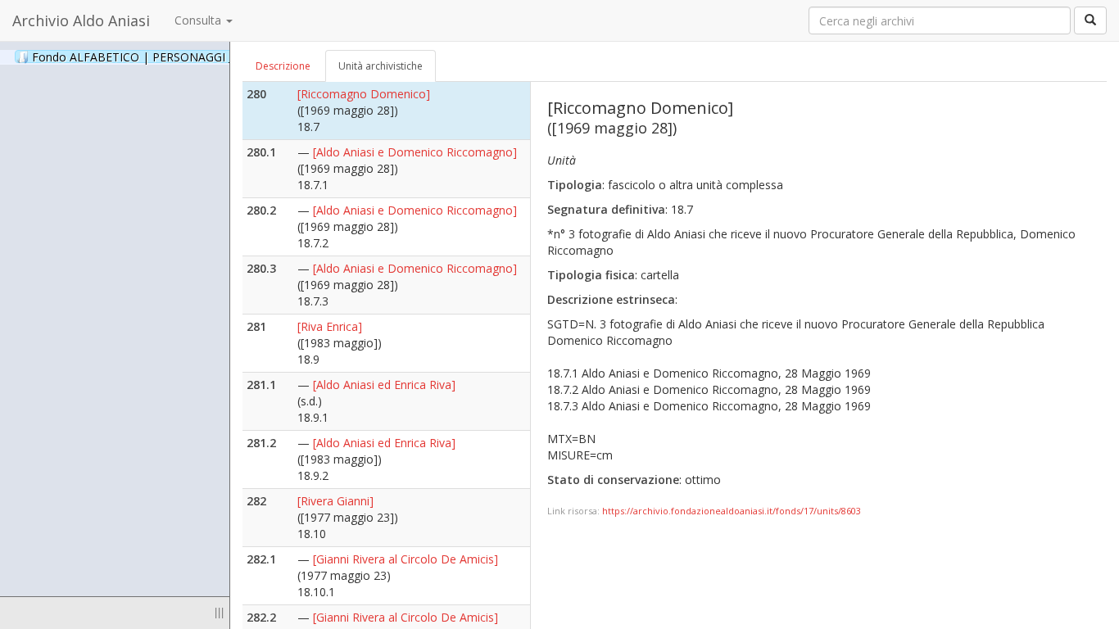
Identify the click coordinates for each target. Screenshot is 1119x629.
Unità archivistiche (380, 66)
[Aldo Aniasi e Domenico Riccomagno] (415, 152)
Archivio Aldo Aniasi (81, 20)
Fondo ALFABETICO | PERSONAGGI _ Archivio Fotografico (206, 56)
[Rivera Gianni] (335, 501)
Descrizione (283, 66)
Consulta (199, 20)
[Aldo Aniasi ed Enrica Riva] (384, 384)
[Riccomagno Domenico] (363, 94)
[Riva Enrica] (329, 326)
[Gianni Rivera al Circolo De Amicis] (405, 559)
